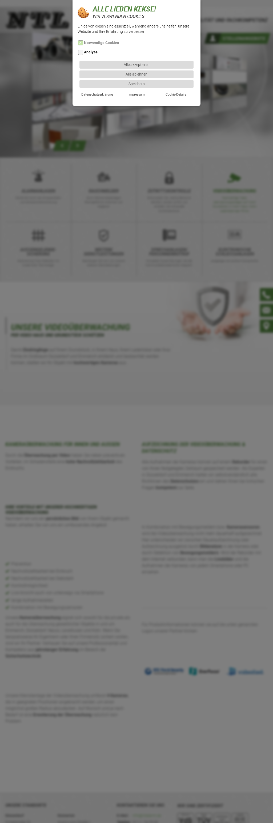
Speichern (137, 83)
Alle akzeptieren (137, 64)
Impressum (137, 94)
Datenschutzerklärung (97, 94)
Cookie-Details (176, 94)
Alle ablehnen (136, 74)
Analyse (91, 52)
